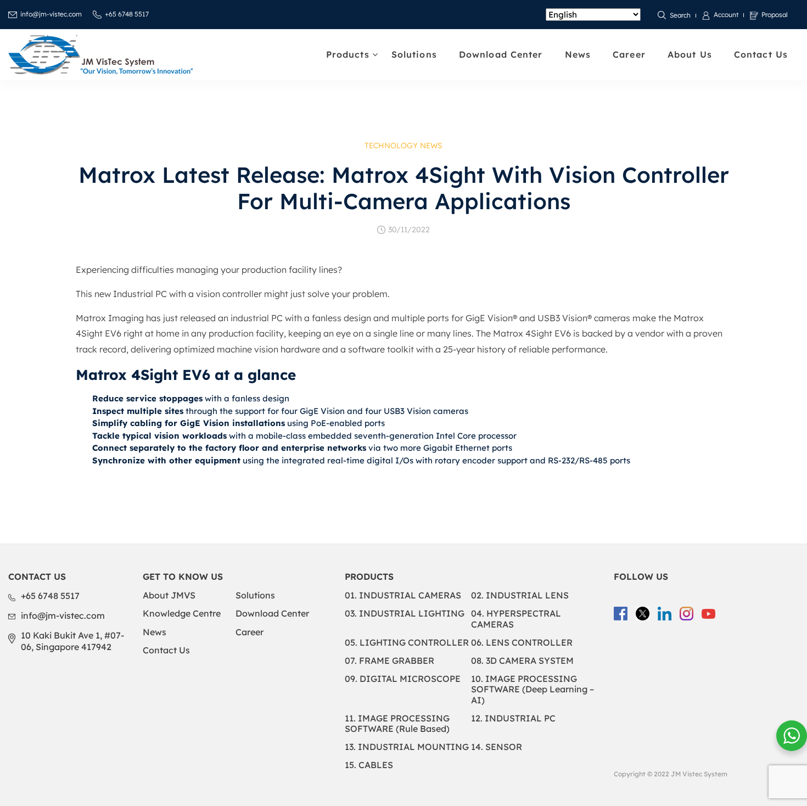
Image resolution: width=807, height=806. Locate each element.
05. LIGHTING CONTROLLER (407, 642)
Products (347, 54)
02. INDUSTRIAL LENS (520, 595)
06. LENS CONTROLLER (522, 642)
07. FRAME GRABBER (389, 660)
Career (629, 54)
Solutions (414, 54)
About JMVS (169, 595)
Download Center (501, 54)
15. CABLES (369, 764)
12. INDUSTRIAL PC (513, 718)
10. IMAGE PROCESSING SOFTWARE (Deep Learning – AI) (532, 689)
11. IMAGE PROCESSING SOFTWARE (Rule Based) (397, 723)
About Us (690, 54)
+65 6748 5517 (127, 14)
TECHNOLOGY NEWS (403, 145)
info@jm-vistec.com (51, 14)
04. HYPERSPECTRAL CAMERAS (516, 618)
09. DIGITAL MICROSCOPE (403, 678)
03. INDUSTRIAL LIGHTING (404, 613)
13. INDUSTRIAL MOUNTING (407, 746)
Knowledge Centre (182, 613)
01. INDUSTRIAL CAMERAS (403, 595)
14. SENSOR (496, 746)
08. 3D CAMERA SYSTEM (522, 660)
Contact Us (761, 54)
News (578, 54)
